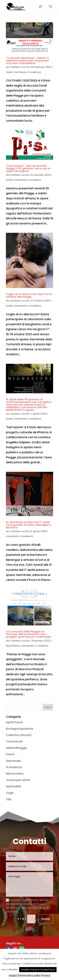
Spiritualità (13, 786)
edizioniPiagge (16, 748)
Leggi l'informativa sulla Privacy (29, 975)
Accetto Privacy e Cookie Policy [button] (38, 969)
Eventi (9, 72)
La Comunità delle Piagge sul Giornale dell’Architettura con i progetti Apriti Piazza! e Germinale (28, 634)
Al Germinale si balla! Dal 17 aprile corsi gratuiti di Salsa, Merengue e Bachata (28, 524)
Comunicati (14, 741)
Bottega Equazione (19, 729)
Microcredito (15, 774)
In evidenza (34, 72)
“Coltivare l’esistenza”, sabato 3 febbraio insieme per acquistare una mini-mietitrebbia (27, 60)
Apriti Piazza (13, 645)
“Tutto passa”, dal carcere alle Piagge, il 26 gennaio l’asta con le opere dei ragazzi (28, 168)
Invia (46, 919)
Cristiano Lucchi (19, 67)
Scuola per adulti (18, 780)
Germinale (20, 72)
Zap (8, 799)
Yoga (9, 793)
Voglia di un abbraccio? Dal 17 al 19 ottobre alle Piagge (29, 295)
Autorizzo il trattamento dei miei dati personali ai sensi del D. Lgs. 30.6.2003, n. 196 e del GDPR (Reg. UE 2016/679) (27, 905)
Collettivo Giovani (18, 735)
